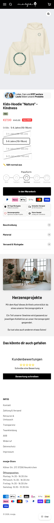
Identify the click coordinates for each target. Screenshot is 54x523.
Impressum (8, 451)
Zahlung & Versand (12, 410)
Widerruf (7, 441)
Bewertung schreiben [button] (27, 376)
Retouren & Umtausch (8, 418)
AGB (5, 435)
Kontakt (7, 405)
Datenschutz (9, 446)
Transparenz (9, 424)
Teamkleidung (10, 430)
